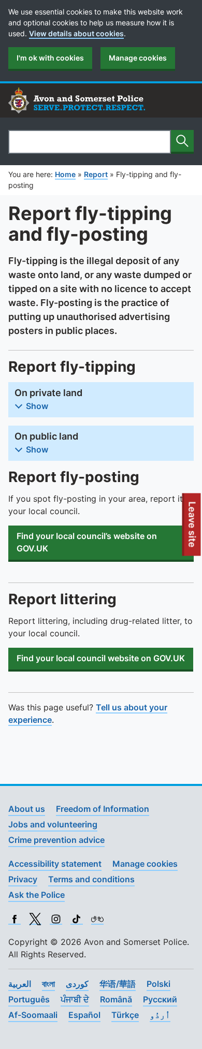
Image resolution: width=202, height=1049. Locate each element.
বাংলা (48, 984)
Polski (158, 984)
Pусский (160, 999)
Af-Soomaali (32, 1015)
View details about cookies (76, 33)
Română (116, 999)
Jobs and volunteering (52, 824)
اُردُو (160, 1015)
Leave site (192, 528)
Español (84, 1015)
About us (26, 809)
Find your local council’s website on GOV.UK (87, 542)
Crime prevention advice (56, 840)
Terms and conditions (91, 879)
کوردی (77, 984)
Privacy (22, 879)
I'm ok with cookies (50, 57)
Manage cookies (138, 57)
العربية (19, 984)
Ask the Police (36, 895)
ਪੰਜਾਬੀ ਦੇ (75, 999)
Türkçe (125, 1015)
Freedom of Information (102, 809)
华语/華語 (117, 984)
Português (29, 999)
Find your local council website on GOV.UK (101, 658)
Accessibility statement (55, 863)
